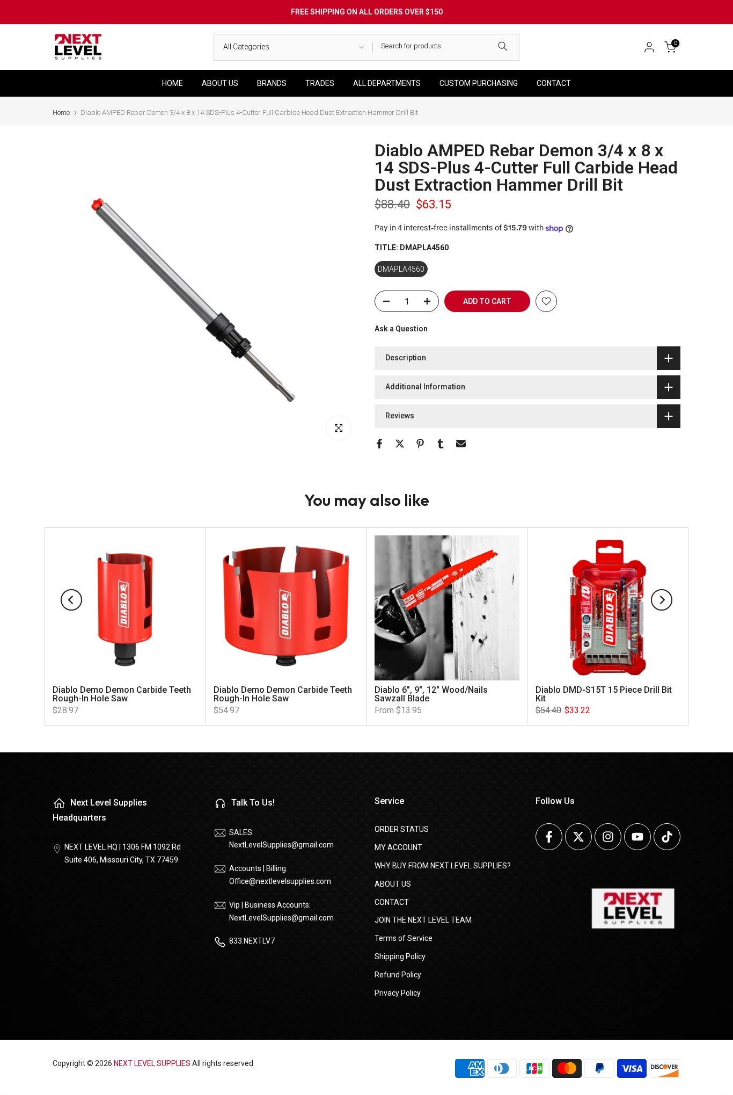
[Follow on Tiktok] (667, 836)
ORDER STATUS (402, 829)
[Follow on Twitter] (578, 836)
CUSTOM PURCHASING (478, 83)
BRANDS (272, 83)
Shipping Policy (400, 956)
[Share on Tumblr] (440, 443)
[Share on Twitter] (400, 443)
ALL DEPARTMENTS (387, 83)
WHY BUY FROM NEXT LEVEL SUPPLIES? (443, 865)
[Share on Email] (461, 443)
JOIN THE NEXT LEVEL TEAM (423, 920)
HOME (172, 83)
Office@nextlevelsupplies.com (280, 881)
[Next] (661, 600)
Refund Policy (398, 974)
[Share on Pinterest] (420, 443)
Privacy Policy (398, 993)
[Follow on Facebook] (549, 836)
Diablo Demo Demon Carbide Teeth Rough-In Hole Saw (122, 694)
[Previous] (71, 600)
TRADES (319, 83)
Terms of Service (404, 938)
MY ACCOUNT (398, 847)
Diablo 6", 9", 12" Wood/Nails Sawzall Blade (431, 694)
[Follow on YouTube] (637, 836)
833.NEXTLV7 (252, 941)
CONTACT (554, 83)
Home (61, 112)
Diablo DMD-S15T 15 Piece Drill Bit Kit (604, 694)
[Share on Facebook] (379, 443)
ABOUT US (220, 83)
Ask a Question (401, 328)
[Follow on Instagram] (608, 836)
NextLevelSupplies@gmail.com (281, 844)
